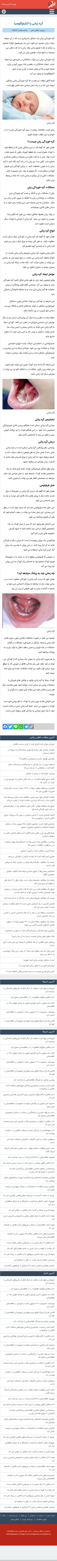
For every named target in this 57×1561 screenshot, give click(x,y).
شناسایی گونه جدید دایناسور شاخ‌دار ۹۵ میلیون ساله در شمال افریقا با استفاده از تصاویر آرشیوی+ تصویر (30, 825)
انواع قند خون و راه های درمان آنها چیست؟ (37, 966)
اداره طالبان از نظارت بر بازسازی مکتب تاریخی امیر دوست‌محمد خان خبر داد (29, 1123)
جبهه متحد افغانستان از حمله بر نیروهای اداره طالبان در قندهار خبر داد (29, 1226)
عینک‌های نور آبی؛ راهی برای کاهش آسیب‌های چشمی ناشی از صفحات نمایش (29, 834)
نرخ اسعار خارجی (27, 1519)
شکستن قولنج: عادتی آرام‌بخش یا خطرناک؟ (37, 759)
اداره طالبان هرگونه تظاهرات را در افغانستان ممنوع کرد (33, 997)
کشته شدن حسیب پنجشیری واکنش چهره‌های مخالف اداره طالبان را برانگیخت (30, 1087)
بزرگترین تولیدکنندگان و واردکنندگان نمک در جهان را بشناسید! (30, 931)
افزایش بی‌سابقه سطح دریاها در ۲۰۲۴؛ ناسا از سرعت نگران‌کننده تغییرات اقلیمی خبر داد (29, 790)
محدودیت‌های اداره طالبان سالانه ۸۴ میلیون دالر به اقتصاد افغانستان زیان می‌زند (31, 1235)
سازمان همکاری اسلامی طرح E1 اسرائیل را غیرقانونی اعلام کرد (29, 1266)
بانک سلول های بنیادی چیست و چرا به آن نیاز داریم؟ (33, 936)
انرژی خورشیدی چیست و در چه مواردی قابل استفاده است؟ (30, 971)
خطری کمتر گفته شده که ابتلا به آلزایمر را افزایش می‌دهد (31, 856)
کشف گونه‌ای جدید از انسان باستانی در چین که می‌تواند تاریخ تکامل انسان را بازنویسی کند (29, 816)
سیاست (40, 1515)
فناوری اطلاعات (41, 1519)
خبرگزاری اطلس (51, 4)
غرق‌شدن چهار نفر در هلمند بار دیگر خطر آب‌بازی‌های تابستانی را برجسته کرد (29, 990)
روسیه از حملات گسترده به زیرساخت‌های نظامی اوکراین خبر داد (29, 1195)
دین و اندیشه (13, 1515)
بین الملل (24, 1515)
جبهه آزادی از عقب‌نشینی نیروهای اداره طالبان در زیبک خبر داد (29, 1254)
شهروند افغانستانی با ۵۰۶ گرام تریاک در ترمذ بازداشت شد (31, 1157)
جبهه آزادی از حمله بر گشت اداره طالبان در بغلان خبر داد (31, 1210)
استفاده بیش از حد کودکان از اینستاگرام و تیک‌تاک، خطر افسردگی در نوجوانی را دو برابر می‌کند (31, 766)
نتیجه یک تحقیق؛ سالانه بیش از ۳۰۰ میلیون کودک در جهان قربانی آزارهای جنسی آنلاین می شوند (31, 923)
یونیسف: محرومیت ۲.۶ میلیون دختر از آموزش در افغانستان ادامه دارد (30, 1013)
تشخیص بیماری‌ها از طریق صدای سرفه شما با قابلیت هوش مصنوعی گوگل (30, 873)
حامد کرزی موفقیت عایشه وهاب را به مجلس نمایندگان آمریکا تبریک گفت (30, 1150)
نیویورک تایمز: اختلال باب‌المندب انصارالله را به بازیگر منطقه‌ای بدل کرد (30, 1203)
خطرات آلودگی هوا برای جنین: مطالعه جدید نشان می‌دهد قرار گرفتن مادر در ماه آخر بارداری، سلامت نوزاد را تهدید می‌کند (29, 798)
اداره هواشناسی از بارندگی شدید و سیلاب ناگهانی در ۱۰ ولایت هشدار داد (30, 1132)
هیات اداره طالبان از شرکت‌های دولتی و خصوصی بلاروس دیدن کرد (29, 1217)
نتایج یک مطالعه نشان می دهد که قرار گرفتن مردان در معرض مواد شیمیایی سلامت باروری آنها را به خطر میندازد (29, 890)
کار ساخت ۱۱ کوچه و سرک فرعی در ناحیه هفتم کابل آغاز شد (31, 1248)
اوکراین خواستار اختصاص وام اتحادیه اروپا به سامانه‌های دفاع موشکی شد (29, 1179)
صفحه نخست (50, 1515)
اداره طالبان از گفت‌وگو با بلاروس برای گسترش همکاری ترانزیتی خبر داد (29, 1096)
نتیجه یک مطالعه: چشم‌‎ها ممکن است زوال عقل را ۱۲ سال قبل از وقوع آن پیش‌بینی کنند (29, 882)
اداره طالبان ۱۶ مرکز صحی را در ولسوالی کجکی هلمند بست (30, 1243)
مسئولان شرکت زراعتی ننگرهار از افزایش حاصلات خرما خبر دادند (31, 1141)
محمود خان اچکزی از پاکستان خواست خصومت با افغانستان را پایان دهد (29, 1105)
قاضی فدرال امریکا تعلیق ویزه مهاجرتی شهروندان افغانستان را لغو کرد (29, 1022)
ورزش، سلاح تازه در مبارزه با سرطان (40, 773)
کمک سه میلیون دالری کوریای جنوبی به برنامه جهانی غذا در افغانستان (31, 1004)
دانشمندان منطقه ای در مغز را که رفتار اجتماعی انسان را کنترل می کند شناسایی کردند (29, 914)
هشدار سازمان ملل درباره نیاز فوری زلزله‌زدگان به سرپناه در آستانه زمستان (31, 751)
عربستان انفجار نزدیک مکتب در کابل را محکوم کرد (34, 1260)
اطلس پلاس (15, 1519)
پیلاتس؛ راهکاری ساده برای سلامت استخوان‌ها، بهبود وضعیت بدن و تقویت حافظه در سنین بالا (29, 843)
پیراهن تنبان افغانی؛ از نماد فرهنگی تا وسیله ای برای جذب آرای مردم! (29, 943)
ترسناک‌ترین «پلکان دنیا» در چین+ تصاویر (38, 851)
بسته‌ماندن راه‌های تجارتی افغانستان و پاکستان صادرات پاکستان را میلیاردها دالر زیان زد (32, 1170)
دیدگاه (4, 1515)
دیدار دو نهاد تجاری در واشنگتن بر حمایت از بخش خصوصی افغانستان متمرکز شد (30, 1114)
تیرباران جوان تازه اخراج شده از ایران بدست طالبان (34, 744)
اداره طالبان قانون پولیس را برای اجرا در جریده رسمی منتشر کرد (29, 1163)
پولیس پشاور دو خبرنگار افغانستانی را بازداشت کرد (34, 1080)
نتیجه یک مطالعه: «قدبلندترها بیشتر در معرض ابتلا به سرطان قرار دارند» (30, 864)
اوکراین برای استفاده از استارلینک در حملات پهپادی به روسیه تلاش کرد (30, 1188)
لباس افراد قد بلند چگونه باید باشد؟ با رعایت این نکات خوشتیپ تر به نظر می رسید (29, 952)
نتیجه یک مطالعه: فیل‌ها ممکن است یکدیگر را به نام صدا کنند (29, 898)
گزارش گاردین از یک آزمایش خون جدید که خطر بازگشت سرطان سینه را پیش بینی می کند (29, 905)
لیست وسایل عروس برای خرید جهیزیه (39, 960)
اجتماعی (32, 1515)
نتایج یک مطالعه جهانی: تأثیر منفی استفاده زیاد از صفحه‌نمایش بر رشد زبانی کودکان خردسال (29, 807)
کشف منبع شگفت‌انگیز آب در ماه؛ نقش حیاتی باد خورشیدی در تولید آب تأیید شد (29, 781)
